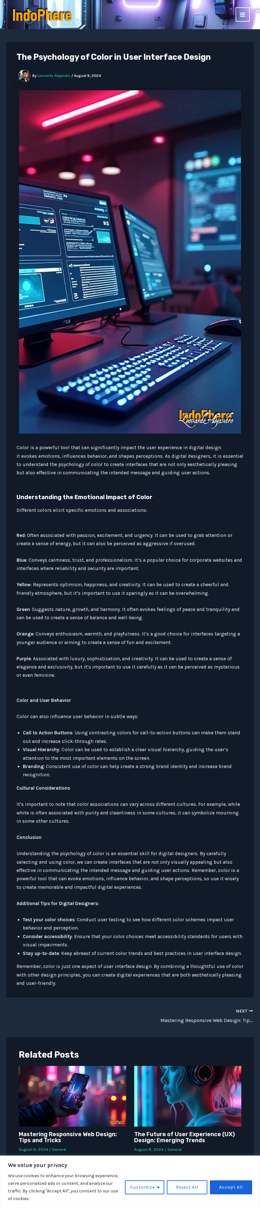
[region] (130, 1182)
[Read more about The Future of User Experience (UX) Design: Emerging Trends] (188, 1096)
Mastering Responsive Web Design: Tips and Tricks (68, 1137)
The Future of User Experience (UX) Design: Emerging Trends (184, 1137)
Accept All (231, 1187)
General (59, 1149)
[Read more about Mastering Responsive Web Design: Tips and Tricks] (72, 1096)
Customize (142, 1187)
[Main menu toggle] (243, 14)
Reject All (187, 1187)
